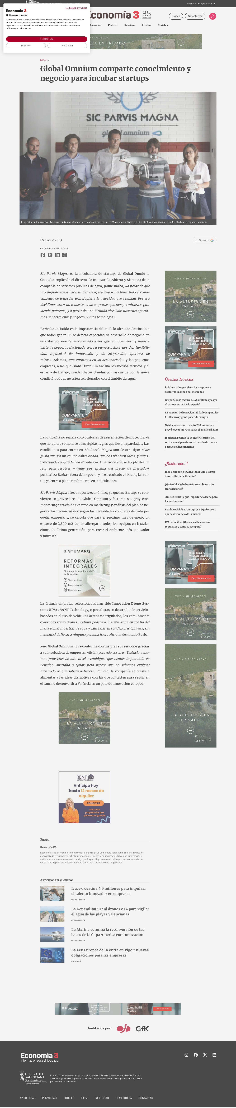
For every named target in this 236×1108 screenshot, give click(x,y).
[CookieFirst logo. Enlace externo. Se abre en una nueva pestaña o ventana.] (16, 10)
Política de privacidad (76, 7)
